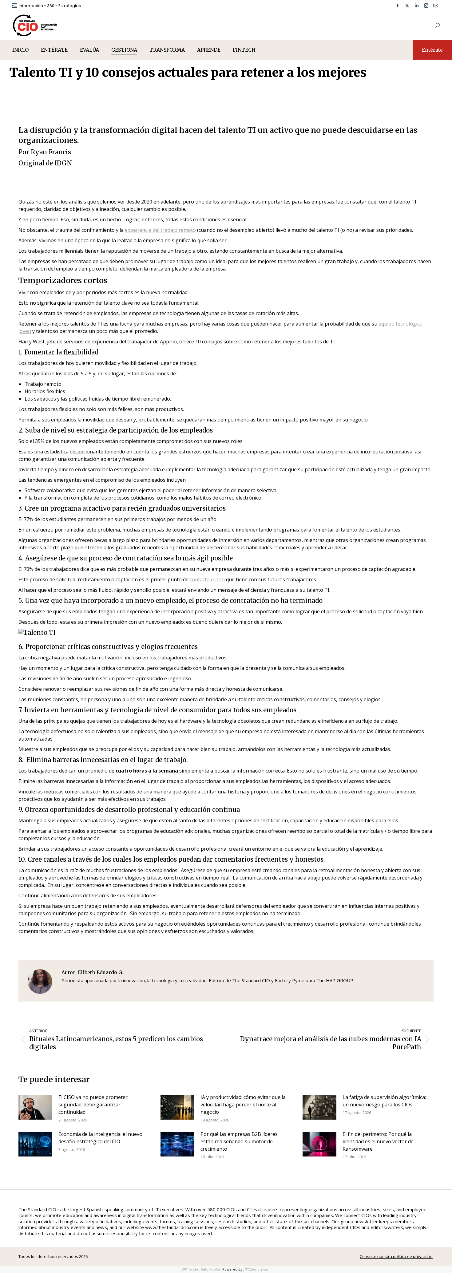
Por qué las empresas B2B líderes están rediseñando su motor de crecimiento (239, 1141)
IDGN (63, 163)
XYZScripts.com (258, 1269)
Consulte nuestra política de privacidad (396, 1256)
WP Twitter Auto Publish (201, 1269)
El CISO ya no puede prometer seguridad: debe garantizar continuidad (93, 1104)
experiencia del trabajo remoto (160, 230)
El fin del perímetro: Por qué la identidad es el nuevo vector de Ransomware (378, 1141)
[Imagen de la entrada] (35, 1107)
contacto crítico (207, 579)
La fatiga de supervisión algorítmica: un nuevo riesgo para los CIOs (384, 1101)
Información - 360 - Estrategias (50, 6)
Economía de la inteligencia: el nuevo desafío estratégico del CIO (100, 1138)
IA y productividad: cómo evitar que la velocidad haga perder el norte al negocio (243, 1104)
